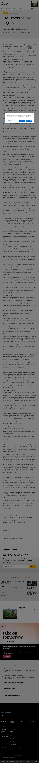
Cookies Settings (10, 120)
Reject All (22, 120)
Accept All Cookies (29, 120)
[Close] (32, 114)
